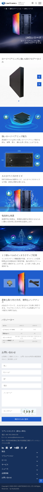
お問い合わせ (7, 477)
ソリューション (7, 456)
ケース (4, 460)
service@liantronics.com (15, 437)
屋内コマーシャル (15, 9)
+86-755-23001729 (11, 434)
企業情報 (5, 473)
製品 (3, 451)
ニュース (5, 469)
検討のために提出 (21, 419)
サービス (5, 464)
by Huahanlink (14, 489)
